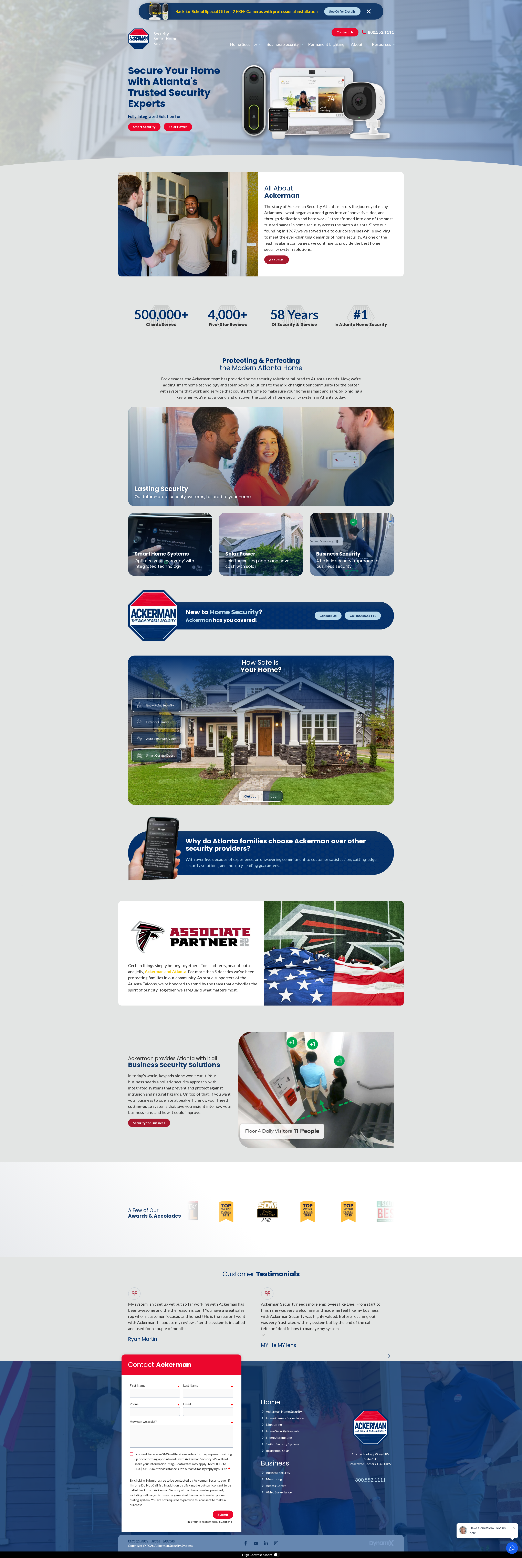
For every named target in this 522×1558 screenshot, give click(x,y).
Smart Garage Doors (160, 755)
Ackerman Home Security (284, 1411)
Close (369, 11)
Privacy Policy (138, 1541)
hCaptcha (225, 1521)
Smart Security (144, 127)
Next (389, 1356)
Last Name (190, 1385)
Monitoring (274, 1424)
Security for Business (149, 1123)
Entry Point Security (160, 705)
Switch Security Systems (283, 1444)
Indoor (273, 796)
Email (187, 1404)
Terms (155, 1541)
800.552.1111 (381, 32)
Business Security (278, 1472)
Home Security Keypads (283, 1431)
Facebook (246, 1543)
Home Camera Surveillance (285, 1418)
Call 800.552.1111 (363, 615)
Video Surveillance (279, 1492)
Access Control (276, 1486)
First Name (137, 1385)
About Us (276, 260)
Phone (134, 1404)
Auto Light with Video (161, 738)
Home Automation (279, 1437)
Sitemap (169, 1541)
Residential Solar (277, 1450)
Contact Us (345, 32)
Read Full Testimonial (263, 1334)
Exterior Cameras (158, 722)
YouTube (256, 1543)
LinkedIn (266, 1543)
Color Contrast (277, 1555)
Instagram (276, 1543)
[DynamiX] (381, 1543)
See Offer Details (342, 11)
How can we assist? (143, 1421)
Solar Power (178, 127)
